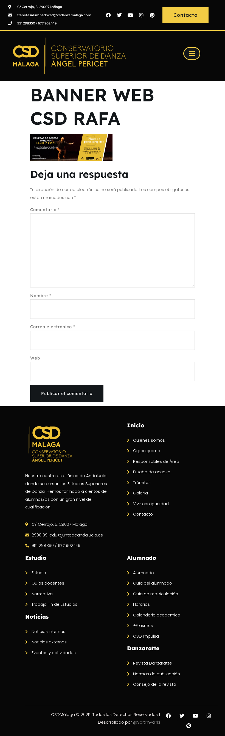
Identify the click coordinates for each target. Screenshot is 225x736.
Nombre (40, 296)
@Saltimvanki (146, 722)
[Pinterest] (152, 15)
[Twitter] (119, 15)
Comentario (45, 209)
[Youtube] (130, 15)
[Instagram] (141, 15)
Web (35, 358)
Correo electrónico (52, 327)
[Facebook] (108, 15)
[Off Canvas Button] (191, 53)
